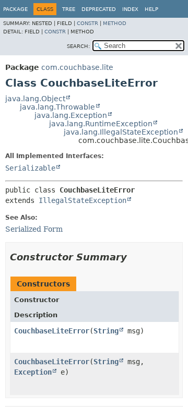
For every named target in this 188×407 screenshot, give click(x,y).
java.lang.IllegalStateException (121, 132)
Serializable (30, 168)
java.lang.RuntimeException (100, 123)
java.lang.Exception (70, 115)
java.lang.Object (35, 98)
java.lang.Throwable (57, 107)
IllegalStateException (82, 200)
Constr (87, 23)
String (106, 331)
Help (151, 9)
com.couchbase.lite (77, 67)
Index (130, 9)
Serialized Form (34, 229)
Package (15, 9)
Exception (33, 372)
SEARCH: (78, 46)
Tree (68, 9)
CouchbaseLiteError (51, 331)
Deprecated (98, 9)
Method (114, 23)
